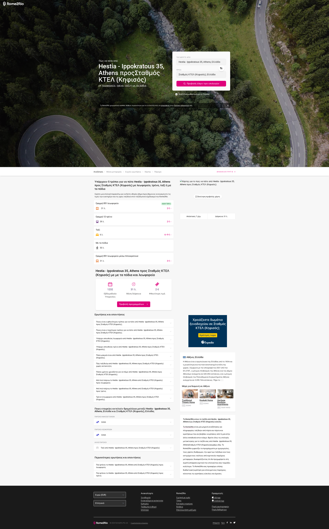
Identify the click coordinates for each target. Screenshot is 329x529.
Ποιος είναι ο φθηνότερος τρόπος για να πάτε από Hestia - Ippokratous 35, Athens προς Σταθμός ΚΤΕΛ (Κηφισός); (130, 323)
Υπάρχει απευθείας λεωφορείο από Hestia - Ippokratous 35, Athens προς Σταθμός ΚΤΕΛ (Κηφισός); (130, 339)
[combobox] (201, 62)
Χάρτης (148, 172)
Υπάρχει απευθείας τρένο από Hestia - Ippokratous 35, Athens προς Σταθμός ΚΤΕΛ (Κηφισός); (130, 348)
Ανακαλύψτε (225, 172)
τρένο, (120, 85)
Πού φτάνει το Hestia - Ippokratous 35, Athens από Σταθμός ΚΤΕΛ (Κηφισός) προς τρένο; (129, 474)
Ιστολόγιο (145, 510)
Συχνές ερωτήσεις (133, 172)
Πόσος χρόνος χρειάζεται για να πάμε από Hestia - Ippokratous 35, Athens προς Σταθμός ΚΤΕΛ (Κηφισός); (129, 373)
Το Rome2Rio (188, 427)
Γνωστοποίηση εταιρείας (139, 523)
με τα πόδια (139, 85)
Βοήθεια (179, 507)
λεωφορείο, (109, 85)
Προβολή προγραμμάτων (131, 304)
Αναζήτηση (98, 172)
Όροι (223, 523)
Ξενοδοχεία (145, 497)
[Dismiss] (228, 105)
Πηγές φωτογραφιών (220, 506)
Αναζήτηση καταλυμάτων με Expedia (194, 94)
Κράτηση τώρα (208, 335)
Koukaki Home (206, 400)
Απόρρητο (216, 523)
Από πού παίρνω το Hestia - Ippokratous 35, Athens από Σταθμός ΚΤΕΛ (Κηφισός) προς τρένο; (129, 390)
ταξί (127, 85)
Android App (219, 501)
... (222, 380)
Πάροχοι (157, 172)
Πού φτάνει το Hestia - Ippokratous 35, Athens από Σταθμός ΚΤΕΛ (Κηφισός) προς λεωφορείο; (129, 466)
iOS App (217, 498)
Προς (178, 70)
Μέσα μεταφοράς (114, 172)
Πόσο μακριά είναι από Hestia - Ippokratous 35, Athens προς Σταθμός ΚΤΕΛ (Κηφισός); (127, 356)
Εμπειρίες (145, 504)
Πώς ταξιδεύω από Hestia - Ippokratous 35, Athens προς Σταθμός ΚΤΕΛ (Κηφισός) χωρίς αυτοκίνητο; (130, 364)
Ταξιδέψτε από (183, 57)
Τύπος (178, 501)
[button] (201, 83)
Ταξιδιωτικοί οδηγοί (148, 507)
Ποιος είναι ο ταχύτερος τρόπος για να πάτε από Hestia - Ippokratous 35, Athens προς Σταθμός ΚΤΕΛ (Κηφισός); (129, 331)
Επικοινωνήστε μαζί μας (186, 510)
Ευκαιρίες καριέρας (184, 504)
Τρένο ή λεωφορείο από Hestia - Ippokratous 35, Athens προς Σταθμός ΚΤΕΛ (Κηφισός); (127, 398)
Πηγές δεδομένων (219, 510)
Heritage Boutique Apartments (222, 402)
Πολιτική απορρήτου (181, 105)
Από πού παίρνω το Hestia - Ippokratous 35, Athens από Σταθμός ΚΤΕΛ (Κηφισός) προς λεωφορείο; (129, 381)
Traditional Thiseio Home (188, 401)
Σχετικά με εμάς (183, 497)
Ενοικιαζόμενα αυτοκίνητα (152, 501)
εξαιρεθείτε (165, 105)
